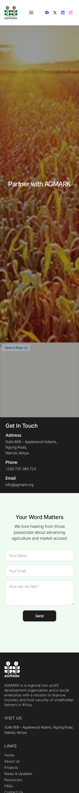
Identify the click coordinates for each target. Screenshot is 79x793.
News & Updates (18, 773)
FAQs (8, 786)
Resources (13, 780)
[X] (55, 12)
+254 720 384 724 (20, 469)
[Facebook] (47, 12)
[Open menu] (31, 12)
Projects (11, 767)
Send (39, 616)
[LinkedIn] (63, 12)
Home (9, 755)
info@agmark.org (19, 484)
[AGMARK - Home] (12, 12)
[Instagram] (70, 12)
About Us (12, 761)
